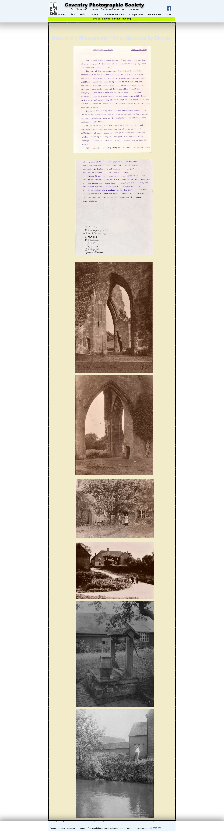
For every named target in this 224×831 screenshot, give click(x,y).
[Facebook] (169, 8)
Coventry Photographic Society (104, 5)
